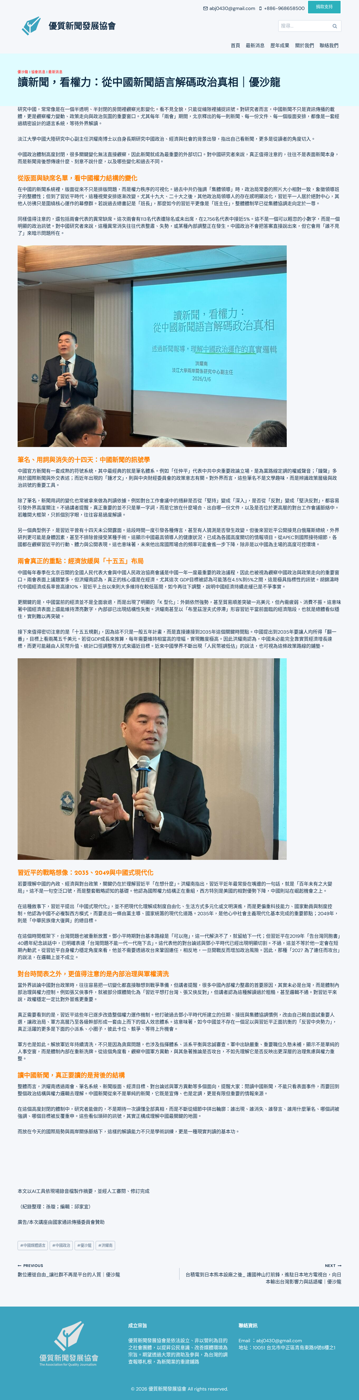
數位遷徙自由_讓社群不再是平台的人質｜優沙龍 (69, 1270)
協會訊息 (38, 72)
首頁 (235, 46)
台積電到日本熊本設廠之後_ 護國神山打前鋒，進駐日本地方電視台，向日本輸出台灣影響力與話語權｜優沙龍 (263, 1274)
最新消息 (255, 46)
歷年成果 (279, 46)
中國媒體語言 (32, 1245)
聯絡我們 (329, 46)
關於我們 (304, 46)
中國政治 (61, 1245)
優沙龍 (23, 72)
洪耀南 (105, 1245)
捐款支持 (324, 7)
